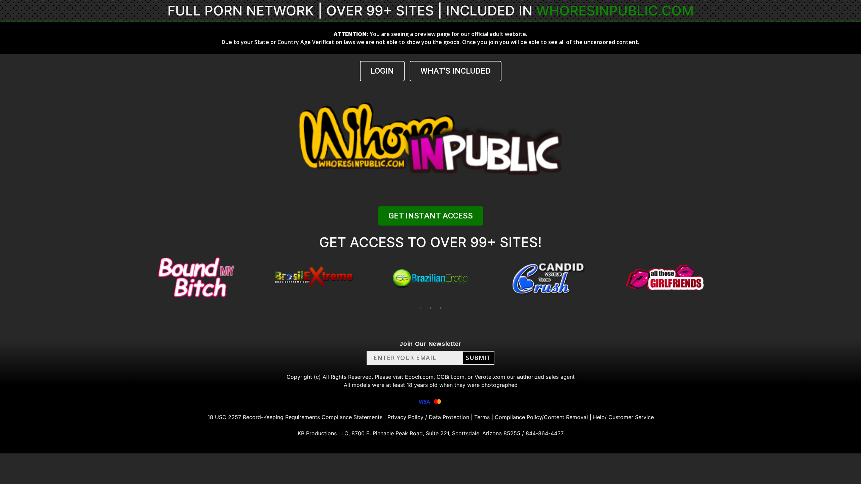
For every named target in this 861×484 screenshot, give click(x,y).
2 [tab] (430, 308)
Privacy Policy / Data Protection (428, 417)
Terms (482, 417)
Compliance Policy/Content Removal (541, 417)
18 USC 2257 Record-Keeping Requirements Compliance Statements (295, 417)
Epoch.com (419, 376)
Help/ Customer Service (623, 417)
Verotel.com (490, 376)
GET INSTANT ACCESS (430, 215)
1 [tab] (420, 308)
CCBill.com (450, 376)
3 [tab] (440, 308)
